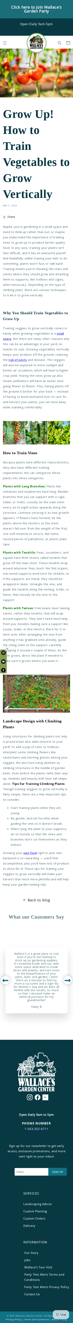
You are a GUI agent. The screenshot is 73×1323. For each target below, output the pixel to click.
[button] (5, 43)
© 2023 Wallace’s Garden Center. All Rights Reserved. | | (36, 1317)
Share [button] (11, 217)
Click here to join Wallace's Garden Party (36, 9)
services (31, 1193)
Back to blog (39, 900)
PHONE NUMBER (36, 1123)
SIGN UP (57, 1172)
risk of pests (18, 360)
